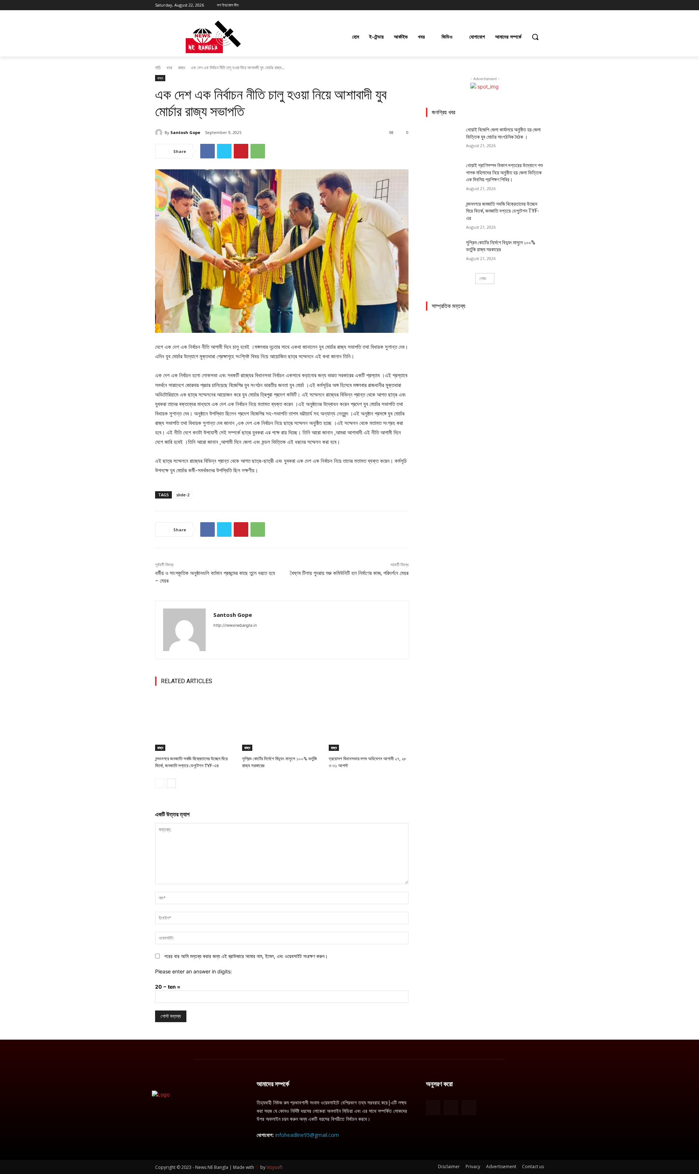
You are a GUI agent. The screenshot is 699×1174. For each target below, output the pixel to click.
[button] (535, 37)
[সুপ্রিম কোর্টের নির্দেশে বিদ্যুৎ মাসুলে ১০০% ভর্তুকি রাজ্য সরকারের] (282, 723)
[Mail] (451, 1107)
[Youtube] (540, 5)
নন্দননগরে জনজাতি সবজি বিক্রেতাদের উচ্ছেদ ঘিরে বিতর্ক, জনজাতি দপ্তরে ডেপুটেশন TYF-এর (502, 211)
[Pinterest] (241, 151)
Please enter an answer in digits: (193, 971)
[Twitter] (520, 5)
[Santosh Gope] (160, 132)
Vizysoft (274, 1167)
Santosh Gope (185, 132)
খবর (169, 67)
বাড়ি (158, 67)
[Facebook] (499, 5)
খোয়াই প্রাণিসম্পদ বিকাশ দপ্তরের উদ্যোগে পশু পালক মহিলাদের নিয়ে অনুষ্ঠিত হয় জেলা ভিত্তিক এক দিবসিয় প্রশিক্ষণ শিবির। (504, 172)
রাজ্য (181, 67)
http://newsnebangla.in (235, 625)
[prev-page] (159, 783)
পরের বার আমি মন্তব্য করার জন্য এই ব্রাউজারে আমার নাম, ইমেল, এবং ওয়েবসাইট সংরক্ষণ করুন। (246, 956)
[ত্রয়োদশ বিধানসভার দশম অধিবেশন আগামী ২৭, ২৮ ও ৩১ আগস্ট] (368, 723)
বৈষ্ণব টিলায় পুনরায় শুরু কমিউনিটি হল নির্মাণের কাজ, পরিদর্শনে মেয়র (349, 573)
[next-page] (171, 783)
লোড (482, 278)
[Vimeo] (529, 5)
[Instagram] (509, 5)
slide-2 (182, 494)
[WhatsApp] (257, 151)
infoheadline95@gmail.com (307, 1134)
